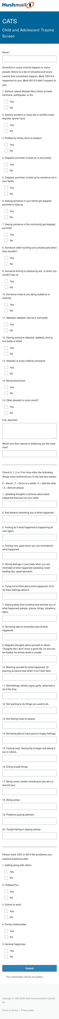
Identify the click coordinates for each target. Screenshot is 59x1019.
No (11, 107)
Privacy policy (27, 1010)
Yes (12, 101)
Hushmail (14, 993)
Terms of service (10, 1010)
